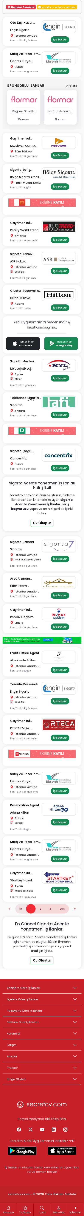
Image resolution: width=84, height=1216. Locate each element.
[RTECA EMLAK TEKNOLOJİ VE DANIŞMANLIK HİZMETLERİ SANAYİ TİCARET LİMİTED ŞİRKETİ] (60, 724)
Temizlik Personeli (23, 684)
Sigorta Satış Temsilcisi (20, 170)
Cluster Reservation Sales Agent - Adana (25, 290)
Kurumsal (13, 1033)
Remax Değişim (22, 617)
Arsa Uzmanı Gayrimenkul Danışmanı (20, 578)
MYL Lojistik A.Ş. (21, 368)
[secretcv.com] (42, 1106)
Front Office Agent (24, 653)
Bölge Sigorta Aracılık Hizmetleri (25, 177)
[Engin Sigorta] (60, 26)
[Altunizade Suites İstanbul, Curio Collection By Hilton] (60, 657)
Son (62, 908)
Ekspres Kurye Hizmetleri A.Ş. (20, 61)
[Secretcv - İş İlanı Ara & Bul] (22, 1150)
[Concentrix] (60, 455)
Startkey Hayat (21, 880)
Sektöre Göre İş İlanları (22, 1022)
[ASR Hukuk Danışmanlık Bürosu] (60, 258)
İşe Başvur (60, 39)
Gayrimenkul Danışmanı (20, 138)
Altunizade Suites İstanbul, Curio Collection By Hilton (24, 660)
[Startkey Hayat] (60, 877)
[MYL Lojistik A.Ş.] (60, 365)
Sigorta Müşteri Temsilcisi (22, 361)
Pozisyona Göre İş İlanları (24, 1011)
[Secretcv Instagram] (65, 1129)
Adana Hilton (19, 812)
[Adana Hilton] (60, 809)
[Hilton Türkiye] (60, 294)
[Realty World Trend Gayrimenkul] (60, 226)
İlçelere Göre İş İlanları (22, 999)
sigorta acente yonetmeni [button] (58, 7)
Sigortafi (16, 405)
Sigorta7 (16, 549)
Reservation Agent (24, 805)
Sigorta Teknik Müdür (21, 254)
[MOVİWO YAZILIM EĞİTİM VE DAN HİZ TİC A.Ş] (60, 142)
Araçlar (12, 1056)
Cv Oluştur (42, 523)
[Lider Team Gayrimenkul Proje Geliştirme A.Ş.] (60, 582)
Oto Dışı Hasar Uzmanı (21, 22)
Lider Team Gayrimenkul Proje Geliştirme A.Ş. (23, 586)
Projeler (12, 1068)
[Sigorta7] (60, 546)
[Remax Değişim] (60, 613)
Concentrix (18, 458)
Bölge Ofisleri (16, 1079)
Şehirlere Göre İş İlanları (23, 988)
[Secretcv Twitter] (30, 1129)
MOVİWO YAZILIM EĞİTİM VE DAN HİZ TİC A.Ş (23, 146)
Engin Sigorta (20, 30)
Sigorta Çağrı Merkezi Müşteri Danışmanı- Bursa (24, 451)
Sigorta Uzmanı (22, 542)
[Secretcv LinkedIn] (53, 1129)
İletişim (12, 1045)
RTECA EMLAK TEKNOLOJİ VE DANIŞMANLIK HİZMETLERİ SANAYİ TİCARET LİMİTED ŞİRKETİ (23, 728)
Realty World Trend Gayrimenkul (24, 230)
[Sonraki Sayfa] (74, 909)
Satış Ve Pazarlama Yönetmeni (25, 54)
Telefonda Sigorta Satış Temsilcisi (24, 398)
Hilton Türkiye (20, 298)
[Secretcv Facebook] (18, 1129)
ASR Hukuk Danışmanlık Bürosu (24, 261)
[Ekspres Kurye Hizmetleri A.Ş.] (60, 57)
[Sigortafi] (60, 402)
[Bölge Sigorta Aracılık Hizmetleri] (60, 173)
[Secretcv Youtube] (42, 1129)
